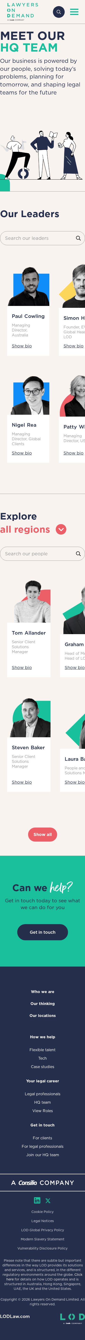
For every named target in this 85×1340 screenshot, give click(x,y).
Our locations (43, 1015)
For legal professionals (43, 1146)
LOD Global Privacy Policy (42, 1230)
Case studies (42, 1067)
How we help (42, 1037)
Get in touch (42, 932)
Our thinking (42, 1003)
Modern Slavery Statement (42, 1239)
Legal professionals (42, 1094)
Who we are (42, 992)
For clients (42, 1138)
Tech (42, 1058)
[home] (22, 12)
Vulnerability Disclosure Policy (42, 1248)
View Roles (42, 1111)
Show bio (22, 345)
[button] (73, 12)
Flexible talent (42, 1050)
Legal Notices (42, 1221)
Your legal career (42, 1081)
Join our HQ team (42, 1155)
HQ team (42, 1102)
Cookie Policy (42, 1212)
